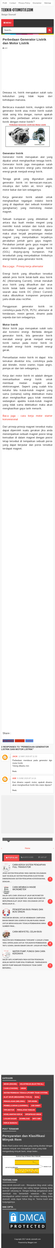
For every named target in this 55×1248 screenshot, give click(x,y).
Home (27, 848)
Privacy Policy (24, 3)
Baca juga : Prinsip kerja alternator (23, 266)
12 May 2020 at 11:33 (27, 756)
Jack (15, 756)
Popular (13, 858)
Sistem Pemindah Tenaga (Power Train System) (26, 1093)
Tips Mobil (32, 1101)
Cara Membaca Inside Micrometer (24, 888)
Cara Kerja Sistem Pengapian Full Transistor (29, 866)
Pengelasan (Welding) (14, 1101)
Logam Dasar (10, 1119)
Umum (23, 1088)
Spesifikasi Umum (33, 1114)
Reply (14, 771)
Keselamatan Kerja (13, 1114)
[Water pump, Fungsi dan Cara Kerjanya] (6, 954)
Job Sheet (35, 1106)
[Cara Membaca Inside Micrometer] (6, 890)
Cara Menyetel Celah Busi (27, 932)
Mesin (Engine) (10, 1084)
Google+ (20, 740)
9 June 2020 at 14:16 (26, 778)
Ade (14, 778)
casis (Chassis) (11, 1088)
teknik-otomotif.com (17, 10)
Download (24, 1119)
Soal (37, 1097)
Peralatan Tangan (26, 1110)
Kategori (28, 857)
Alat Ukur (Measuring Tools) (18, 1097)
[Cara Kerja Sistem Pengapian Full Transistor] (6, 867)
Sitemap (47, 3)
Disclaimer (37, 3)
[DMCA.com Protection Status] (27, 1229)
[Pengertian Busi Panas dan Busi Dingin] (6, 912)
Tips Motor (9, 1110)
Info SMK (37, 1119)
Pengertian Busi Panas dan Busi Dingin (28, 910)
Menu (8, 23)
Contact (12, 3)
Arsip (44, 857)
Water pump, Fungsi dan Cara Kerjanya (29, 952)
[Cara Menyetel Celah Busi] (6, 934)
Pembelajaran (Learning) (16, 1106)
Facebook (8, 740)
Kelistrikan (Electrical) (32, 1084)
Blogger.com (32, 1242)
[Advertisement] (25, 71)
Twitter (29, 740)
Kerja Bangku (10, 1123)
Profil (5, 3)
